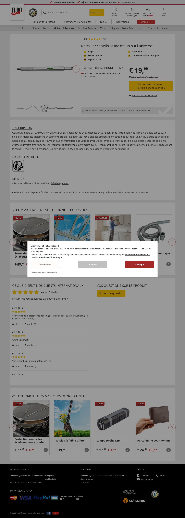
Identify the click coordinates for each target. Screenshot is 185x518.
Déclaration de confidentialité (44, 273)
